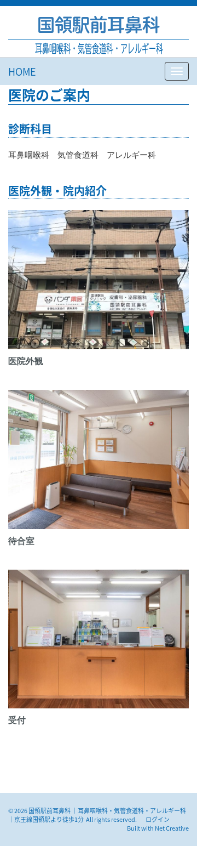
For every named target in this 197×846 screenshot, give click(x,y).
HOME (22, 71)
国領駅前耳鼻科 (98, 24)
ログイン (158, 819)
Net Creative (172, 828)
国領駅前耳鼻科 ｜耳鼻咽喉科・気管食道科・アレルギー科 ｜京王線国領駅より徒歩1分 (97, 815)
